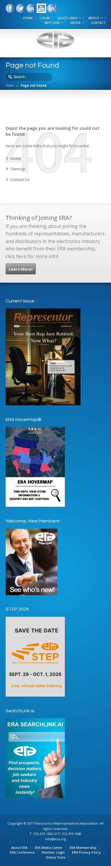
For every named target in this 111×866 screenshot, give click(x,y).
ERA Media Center (48, 847)
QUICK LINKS (67, 18)
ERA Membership (83, 847)
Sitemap (17, 168)
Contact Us (20, 179)
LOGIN (45, 18)
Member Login (53, 852)
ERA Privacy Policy (86, 852)
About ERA (19, 847)
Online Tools (55, 857)
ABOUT (93, 18)
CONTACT (98, 22)
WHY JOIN (51, 22)
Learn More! (21, 269)
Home (10, 85)
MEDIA (75, 22)
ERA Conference (22, 852)
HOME (28, 18)
